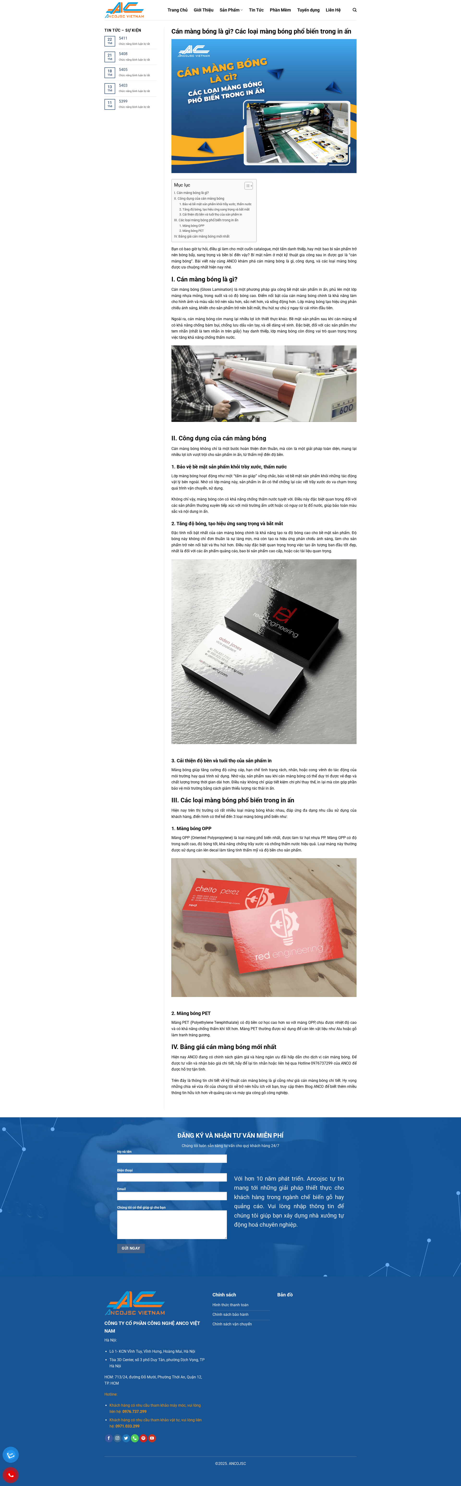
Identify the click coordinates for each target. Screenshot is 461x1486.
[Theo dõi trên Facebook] (109, 1438)
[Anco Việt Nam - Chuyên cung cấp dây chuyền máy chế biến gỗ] (132, 10)
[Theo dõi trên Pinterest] (143, 1438)
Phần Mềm (280, 10)
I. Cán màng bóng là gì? (191, 193)
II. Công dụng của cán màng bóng (199, 199)
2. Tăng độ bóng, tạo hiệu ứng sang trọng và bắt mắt (214, 209)
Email (121, 1189)
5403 (123, 85)
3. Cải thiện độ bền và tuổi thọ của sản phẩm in (210, 214)
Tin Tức (256, 10)
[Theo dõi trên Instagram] (117, 1438)
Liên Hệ (333, 10)
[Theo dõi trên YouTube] (152, 1438)
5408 (123, 54)
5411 (123, 38)
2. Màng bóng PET (191, 231)
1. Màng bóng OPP (191, 225)
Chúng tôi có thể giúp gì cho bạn (141, 1208)
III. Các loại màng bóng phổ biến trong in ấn (206, 220)
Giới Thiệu (203, 10)
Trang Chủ (178, 10)
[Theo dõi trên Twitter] (126, 1438)
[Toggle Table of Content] (246, 186)
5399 (123, 101)
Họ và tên (124, 1152)
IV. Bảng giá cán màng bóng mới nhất (202, 236)
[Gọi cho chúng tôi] (135, 1438)
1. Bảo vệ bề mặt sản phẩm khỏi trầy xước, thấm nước (215, 204)
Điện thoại (125, 1170)
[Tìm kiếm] (355, 10)
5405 (123, 69)
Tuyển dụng (308, 10)
